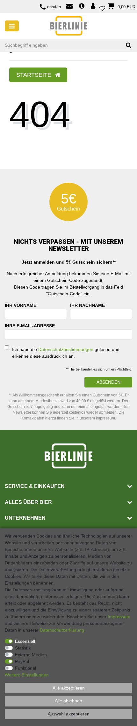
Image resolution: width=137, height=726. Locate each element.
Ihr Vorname (20, 305)
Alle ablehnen (68, 700)
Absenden (108, 382)
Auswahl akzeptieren (69, 713)
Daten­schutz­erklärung (62, 630)
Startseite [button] (34, 75)
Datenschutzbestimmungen (65, 349)
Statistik (23, 647)
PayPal (22, 661)
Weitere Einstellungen (27, 674)
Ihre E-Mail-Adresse (30, 325)
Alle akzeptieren (69, 687)
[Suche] (126, 45)
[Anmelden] (93, 6)
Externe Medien (31, 654)
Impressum (119, 616)
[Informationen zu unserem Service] (81, 6)
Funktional (25, 668)
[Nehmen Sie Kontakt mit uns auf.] (69, 7)
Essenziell (25, 641)
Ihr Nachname (87, 305)
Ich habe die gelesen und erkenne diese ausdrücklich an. (65, 353)
